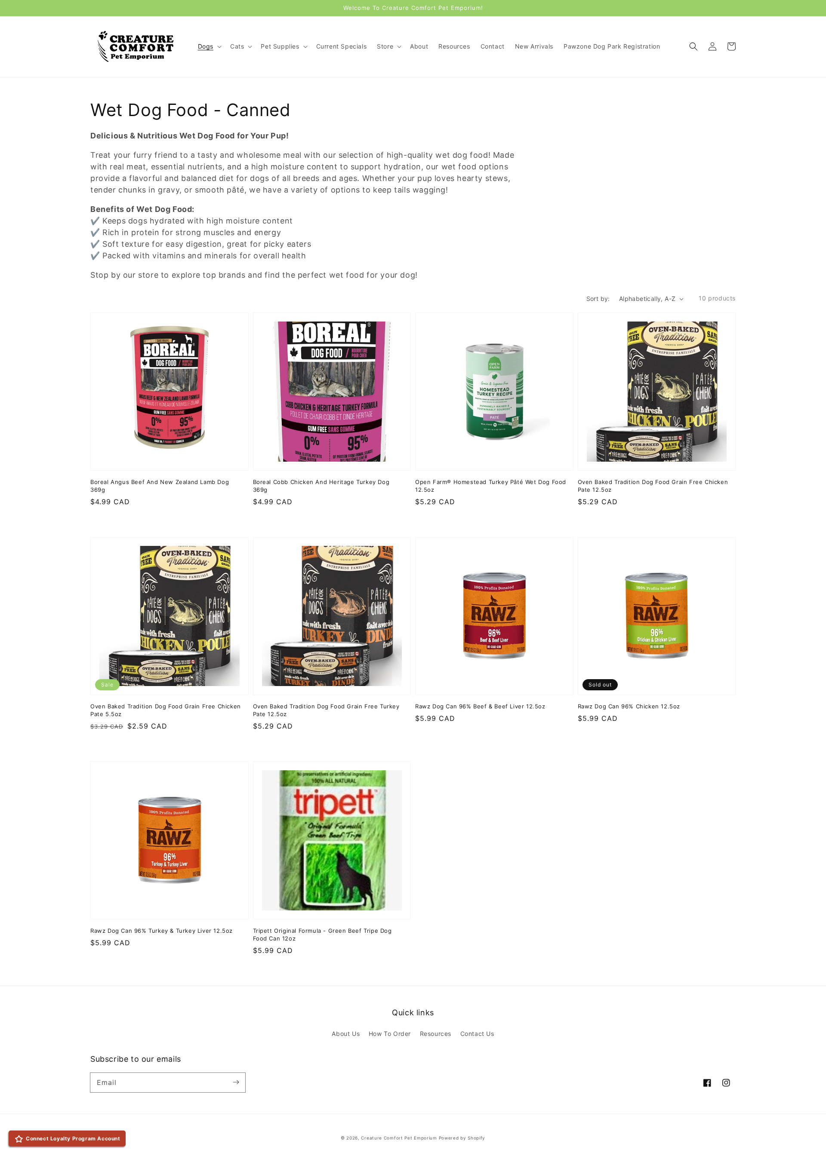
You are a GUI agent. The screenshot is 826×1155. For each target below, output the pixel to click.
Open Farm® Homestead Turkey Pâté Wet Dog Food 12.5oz (490, 485)
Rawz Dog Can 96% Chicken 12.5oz (629, 706)
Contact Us (477, 1033)
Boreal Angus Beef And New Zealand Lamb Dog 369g (159, 485)
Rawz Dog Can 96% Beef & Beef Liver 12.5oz (480, 706)
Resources (435, 1033)
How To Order (390, 1033)
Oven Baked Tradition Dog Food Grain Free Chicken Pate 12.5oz (653, 485)
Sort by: (598, 298)
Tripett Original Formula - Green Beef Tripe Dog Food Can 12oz (322, 934)
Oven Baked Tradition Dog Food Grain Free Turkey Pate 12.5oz (326, 710)
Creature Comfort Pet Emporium (399, 1137)
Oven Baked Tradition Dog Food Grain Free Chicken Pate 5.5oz (165, 710)
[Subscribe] (235, 1082)
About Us (346, 1033)
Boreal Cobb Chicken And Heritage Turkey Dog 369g (321, 485)
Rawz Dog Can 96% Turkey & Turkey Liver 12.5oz (161, 930)
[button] (693, 46)
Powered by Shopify (462, 1137)
